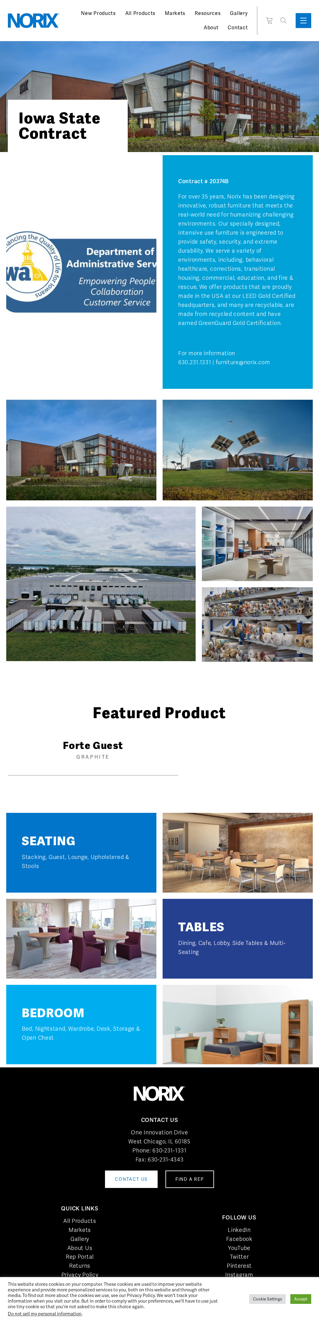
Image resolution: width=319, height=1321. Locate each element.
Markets (175, 13)
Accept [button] (300, 1300)
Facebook (239, 1238)
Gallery (239, 13)
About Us (80, 1248)
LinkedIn (239, 1229)
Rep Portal (80, 1256)
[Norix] (34, 20)
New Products (98, 13)
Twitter (239, 1256)
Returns (79, 1265)
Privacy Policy (79, 1274)
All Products (140, 13)
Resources (208, 13)
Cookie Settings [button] (267, 1300)
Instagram (239, 1274)
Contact (238, 27)
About (211, 27)
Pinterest (239, 1265)
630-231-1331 (169, 1150)
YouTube (239, 1248)
